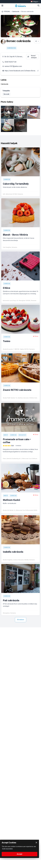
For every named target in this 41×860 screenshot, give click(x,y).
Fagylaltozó (22, 435)
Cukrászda (15, 11)
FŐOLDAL (7, 11)
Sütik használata (7, 848)
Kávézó (6, 435)
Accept (19, 854)
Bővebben (20, 620)
